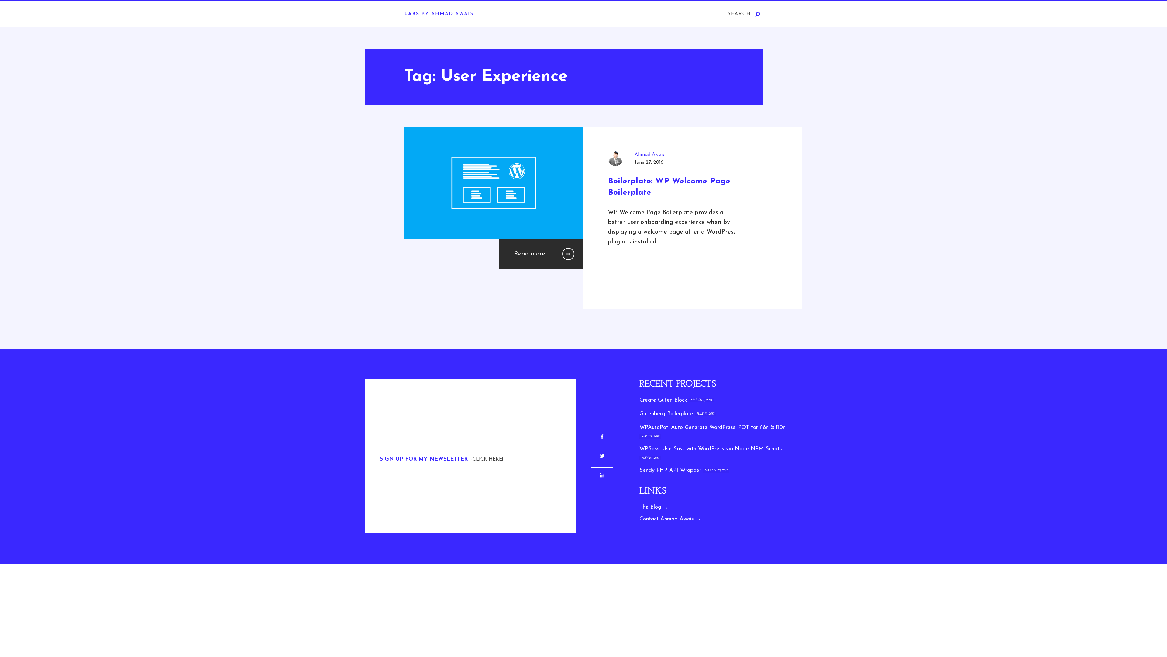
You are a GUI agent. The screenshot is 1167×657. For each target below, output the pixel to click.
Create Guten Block (663, 400)
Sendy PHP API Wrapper (670, 470)
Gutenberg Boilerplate (666, 414)
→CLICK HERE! (485, 459)
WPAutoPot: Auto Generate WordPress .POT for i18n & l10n (712, 427)
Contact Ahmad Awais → (670, 519)
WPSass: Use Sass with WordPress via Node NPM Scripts (710, 449)
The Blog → (654, 507)
